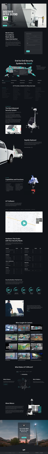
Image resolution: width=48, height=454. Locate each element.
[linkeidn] (14, 452)
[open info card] (38, 127)
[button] (13, 129)
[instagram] (8, 452)
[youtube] (12, 452)
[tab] (6, 80)
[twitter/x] (10, 452)
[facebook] (6, 452)
